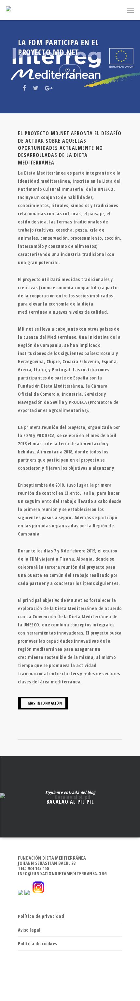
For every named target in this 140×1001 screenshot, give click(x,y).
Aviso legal (29, 930)
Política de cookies (37, 943)
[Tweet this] (36, 87)
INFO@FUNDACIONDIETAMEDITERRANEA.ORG (62, 873)
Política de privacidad (41, 916)
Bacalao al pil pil (70, 796)
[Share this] (25, 87)
